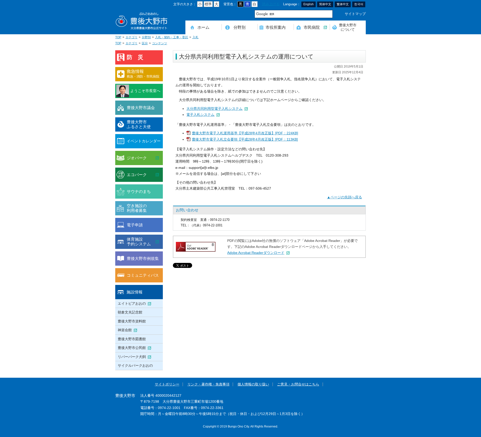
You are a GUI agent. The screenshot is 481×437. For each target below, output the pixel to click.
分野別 (239, 27)
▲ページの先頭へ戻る (344, 197)
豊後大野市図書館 (132, 339)
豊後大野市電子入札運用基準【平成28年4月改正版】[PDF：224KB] (245, 133)
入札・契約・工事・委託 (171, 37)
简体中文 (325, 4)
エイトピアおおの (132, 303)
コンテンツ (159, 43)
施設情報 (135, 292)
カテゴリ (132, 37)
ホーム (203, 27)
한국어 (358, 4)
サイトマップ (355, 14)
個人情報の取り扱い (253, 384)
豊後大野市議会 (141, 107)
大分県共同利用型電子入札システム (214, 109)
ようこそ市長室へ (145, 91)
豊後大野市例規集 (143, 258)
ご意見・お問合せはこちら (298, 384)
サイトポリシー (167, 384)
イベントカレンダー (144, 141)
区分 (145, 43)
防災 (138, 57)
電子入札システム (200, 115)
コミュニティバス (143, 275)
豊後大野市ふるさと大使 (139, 124)
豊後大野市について (347, 27)
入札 (195, 37)
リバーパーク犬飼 (132, 357)
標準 (208, 4)
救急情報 (143, 73)
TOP (118, 37)
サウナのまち (139, 191)
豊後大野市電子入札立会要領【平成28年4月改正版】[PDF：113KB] (245, 139)
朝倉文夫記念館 (130, 312)
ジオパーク (137, 158)
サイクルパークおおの (135, 365)
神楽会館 (125, 330)
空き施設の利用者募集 (137, 208)
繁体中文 (343, 4)
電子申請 (135, 225)
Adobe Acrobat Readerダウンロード (255, 253)
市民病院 (312, 27)
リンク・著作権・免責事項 (208, 384)
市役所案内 (276, 27)
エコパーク (137, 174)
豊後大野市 (141, 21)
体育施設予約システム (139, 241)
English (308, 4)
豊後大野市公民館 (132, 348)
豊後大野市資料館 (132, 321)
